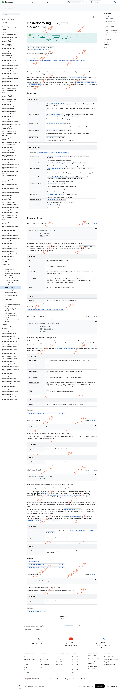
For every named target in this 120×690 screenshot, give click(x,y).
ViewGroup (52, 74)
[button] (10, 34)
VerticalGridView (68, 60)
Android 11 (74, 672)
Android (26, 656)
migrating (48, 39)
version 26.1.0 (64, 22)
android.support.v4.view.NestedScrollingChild (53, 152)
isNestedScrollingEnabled (56, 189)
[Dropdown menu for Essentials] (25, 2)
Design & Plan (33, 2)
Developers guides (93, 661)
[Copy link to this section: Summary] (37, 93)
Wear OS (58, 659)
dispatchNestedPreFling (55, 163)
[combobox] (75, 1)
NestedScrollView (52, 60)
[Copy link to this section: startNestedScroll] (42, 470)
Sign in (116, 2)
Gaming (42, 656)
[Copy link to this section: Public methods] (43, 218)
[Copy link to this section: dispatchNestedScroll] (45, 317)
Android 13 (75, 667)
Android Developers (32, 17)
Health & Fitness (44, 662)
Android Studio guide (93, 658)
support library (56, 35)
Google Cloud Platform (71, 679)
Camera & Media (44, 664)
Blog (25, 669)
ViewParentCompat (35, 84)
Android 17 (75, 656)
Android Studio (107, 2)
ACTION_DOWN (47, 493)
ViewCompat (80, 82)
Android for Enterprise (29, 659)
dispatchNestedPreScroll (54, 104)
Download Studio (92, 666)
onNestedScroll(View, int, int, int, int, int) (43, 520)
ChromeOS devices (61, 662)
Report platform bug (109, 656)
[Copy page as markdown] (44, 27)
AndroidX (42, 37)
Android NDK (91, 668)
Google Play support (109, 662)
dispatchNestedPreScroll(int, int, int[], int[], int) (46, 413)
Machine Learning (44, 659)
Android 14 (75, 664)
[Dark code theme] (96, 228)
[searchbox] (11, 14)
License (31, 686)
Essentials (20, 2)
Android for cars (60, 664)
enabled (89, 343)
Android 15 (75, 662)
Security (26, 662)
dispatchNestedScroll (53, 114)
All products (83, 679)
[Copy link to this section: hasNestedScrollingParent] (48, 420)
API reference (7, 8)
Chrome (52, 679)
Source (26, 664)
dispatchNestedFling (54, 156)
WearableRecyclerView (79, 60)
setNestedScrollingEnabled (56, 194)
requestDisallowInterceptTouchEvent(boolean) (64, 495)
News (25, 667)
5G (41, 669)
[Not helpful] (96, 17)
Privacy (42, 667)
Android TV (59, 667)
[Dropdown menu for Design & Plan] (39, 2)
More (56, 2)
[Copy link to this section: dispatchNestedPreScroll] (48, 224)
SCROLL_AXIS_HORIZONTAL (77, 531)
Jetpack (56, 37)
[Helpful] (93, 17)
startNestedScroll (52, 130)
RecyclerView (60, 60)
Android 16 (75, 659)
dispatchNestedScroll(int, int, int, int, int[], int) (46, 309)
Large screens (59, 656)
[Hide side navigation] (19, 687)
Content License (69, 625)
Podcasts (26, 672)
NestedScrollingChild (42, 49)
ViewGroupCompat (90, 82)
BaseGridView (32, 60)
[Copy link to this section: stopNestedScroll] (42, 574)
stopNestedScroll (52, 137)
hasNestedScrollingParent (54, 123)
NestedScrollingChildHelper (78, 77)
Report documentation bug (111, 659)
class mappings (64, 41)
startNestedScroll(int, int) (37, 611)
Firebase (59, 679)
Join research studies (109, 664)
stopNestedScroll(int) (65, 497)
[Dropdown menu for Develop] (50, 2)
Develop (45, 2)
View (53, 72)
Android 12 (75, 669)
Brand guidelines (39, 686)
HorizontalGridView (42, 60)
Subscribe (100, 686)
